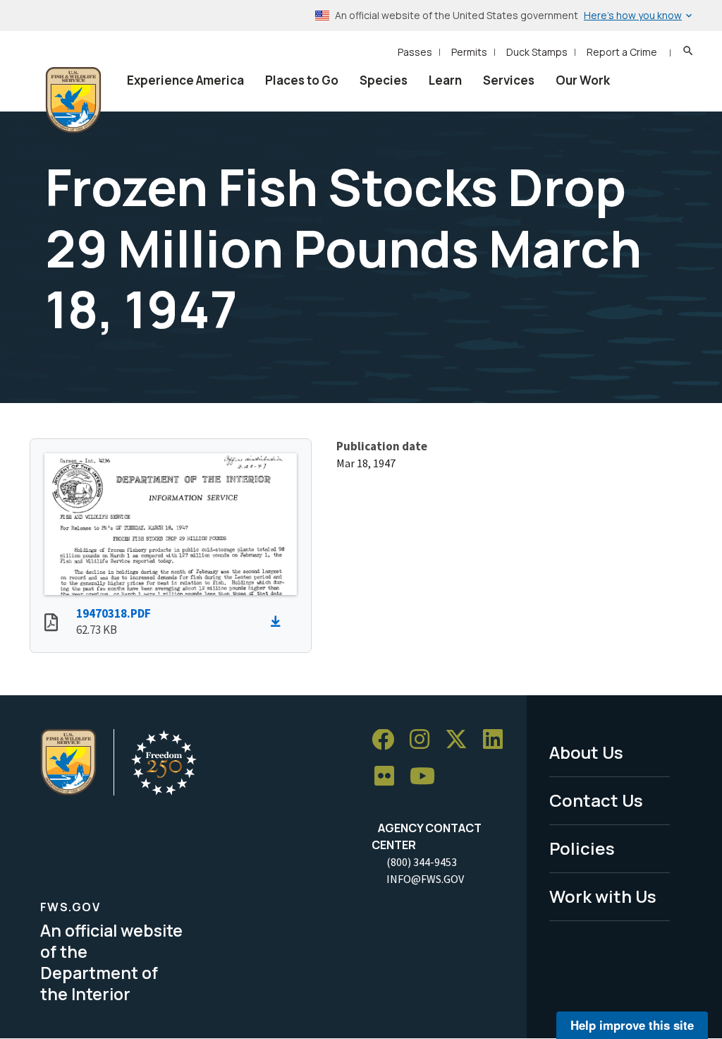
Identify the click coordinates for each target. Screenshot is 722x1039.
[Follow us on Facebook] (388, 740)
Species (384, 80)
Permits (469, 52)
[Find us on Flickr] (389, 777)
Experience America (185, 80)
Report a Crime (622, 52)
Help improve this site (632, 1024)
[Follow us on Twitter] (461, 740)
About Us (586, 752)
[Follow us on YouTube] (427, 777)
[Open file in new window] (51, 624)
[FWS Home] (73, 100)
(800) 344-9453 (421, 862)
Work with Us (602, 896)
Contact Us (596, 800)
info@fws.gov (425, 879)
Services (508, 80)
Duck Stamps (537, 52)
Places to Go (301, 80)
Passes (415, 52)
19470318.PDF (113, 613)
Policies (582, 848)
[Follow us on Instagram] (424, 740)
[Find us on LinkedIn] (498, 740)
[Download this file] (279, 622)
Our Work (583, 80)
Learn (445, 80)
